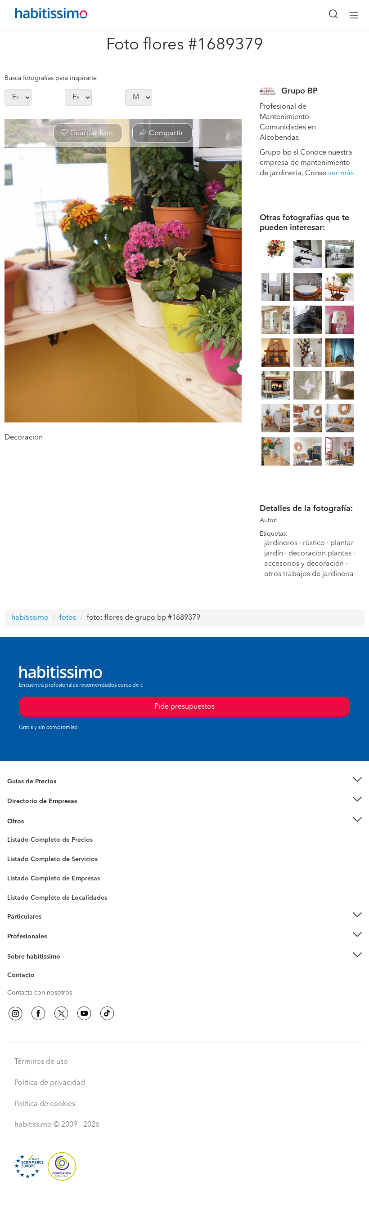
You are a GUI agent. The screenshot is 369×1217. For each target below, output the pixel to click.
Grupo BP (299, 91)
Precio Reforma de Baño (42, 792)
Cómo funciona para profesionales (57, 948)
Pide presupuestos (184, 1202)
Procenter (21, 859)
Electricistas (23, 875)
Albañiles (20, 884)
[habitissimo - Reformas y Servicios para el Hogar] (40, 15)
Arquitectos (23, 893)
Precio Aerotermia (33, 801)
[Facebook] (38, 1013)
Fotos (15, 850)
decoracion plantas (319, 553)
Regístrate (21, 936)
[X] (61, 1013)
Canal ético (23, 976)
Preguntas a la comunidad (44, 841)
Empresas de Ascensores (43, 812)
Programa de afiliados (38, 985)
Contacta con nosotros (39, 993)
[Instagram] (15, 1013)
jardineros (280, 543)
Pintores (19, 866)
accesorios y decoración (304, 564)
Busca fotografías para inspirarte (50, 78)
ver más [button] (341, 173)
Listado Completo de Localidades (57, 898)
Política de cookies (44, 1104)
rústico (314, 543)
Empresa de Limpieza (38, 821)
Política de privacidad (49, 1083)
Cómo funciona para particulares (54, 927)
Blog (14, 832)
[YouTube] (84, 1013)
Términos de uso (41, 1062)
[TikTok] (107, 1013)
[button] (184, 781)
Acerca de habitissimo (39, 967)
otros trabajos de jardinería (309, 574)
